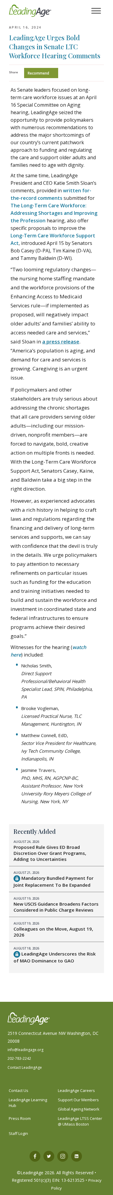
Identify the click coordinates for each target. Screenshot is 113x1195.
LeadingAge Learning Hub (28, 1102)
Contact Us (18, 1090)
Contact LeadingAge (25, 1067)
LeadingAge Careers (76, 1090)
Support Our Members (78, 1099)
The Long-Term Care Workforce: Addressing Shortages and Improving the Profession (54, 213)
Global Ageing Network (78, 1109)
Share (13, 72)
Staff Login (18, 1133)
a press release (60, 341)
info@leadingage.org (25, 1049)
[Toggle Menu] (96, 11)
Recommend (38, 73)
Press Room (20, 1118)
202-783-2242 (19, 1058)
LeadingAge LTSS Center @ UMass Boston (80, 1121)
